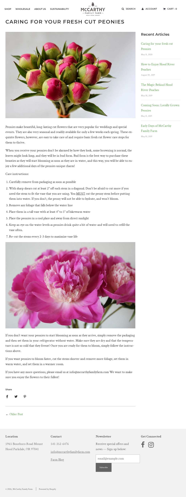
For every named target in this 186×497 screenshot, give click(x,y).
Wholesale (22, 9)
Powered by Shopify (47, 489)
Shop (8, 9)
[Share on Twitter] (16, 396)
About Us (40, 9)
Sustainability (59, 9)
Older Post (16, 414)
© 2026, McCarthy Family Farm (19, 489)
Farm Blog (57, 460)
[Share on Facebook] (8, 396)
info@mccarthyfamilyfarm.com (70, 452)
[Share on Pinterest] (25, 396)
